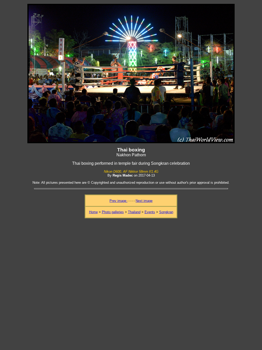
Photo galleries (113, 212)
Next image (144, 201)
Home (93, 212)
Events (150, 212)
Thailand (134, 212)
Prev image (118, 201)
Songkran (166, 212)
